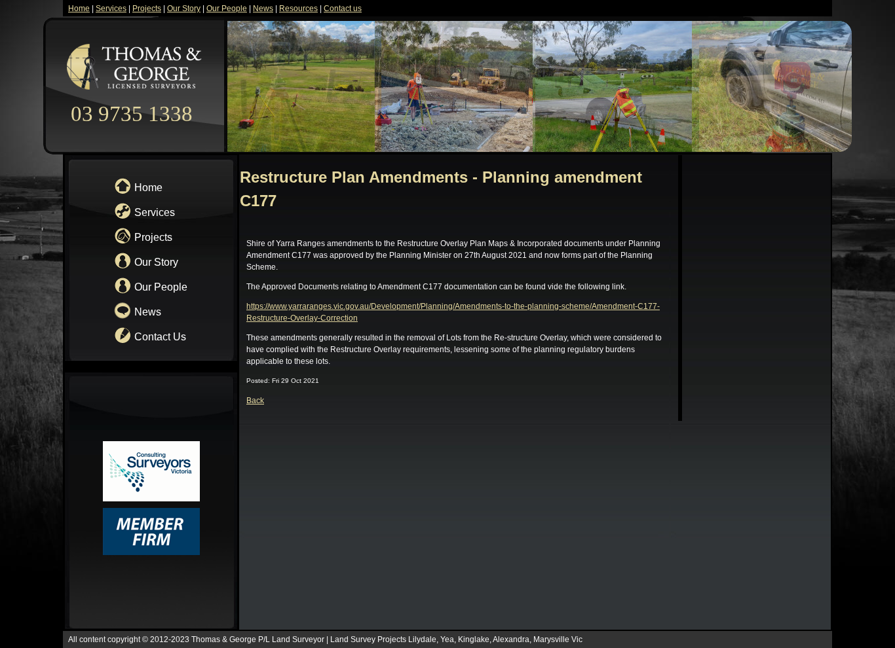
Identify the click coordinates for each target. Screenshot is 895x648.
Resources (298, 8)
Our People (226, 8)
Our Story (183, 8)
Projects (146, 8)
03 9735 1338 (134, 114)
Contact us (343, 8)
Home (79, 8)
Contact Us (160, 336)
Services (111, 8)
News (263, 8)
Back (255, 400)
